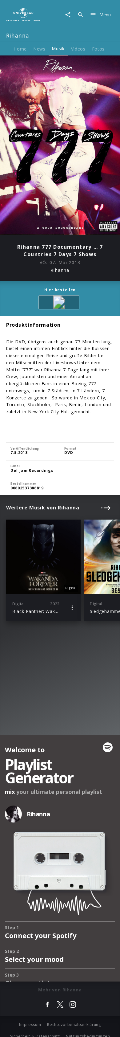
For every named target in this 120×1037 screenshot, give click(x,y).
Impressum (30, 1024)
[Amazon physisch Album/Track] (60, 303)
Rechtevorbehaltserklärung (74, 1024)
